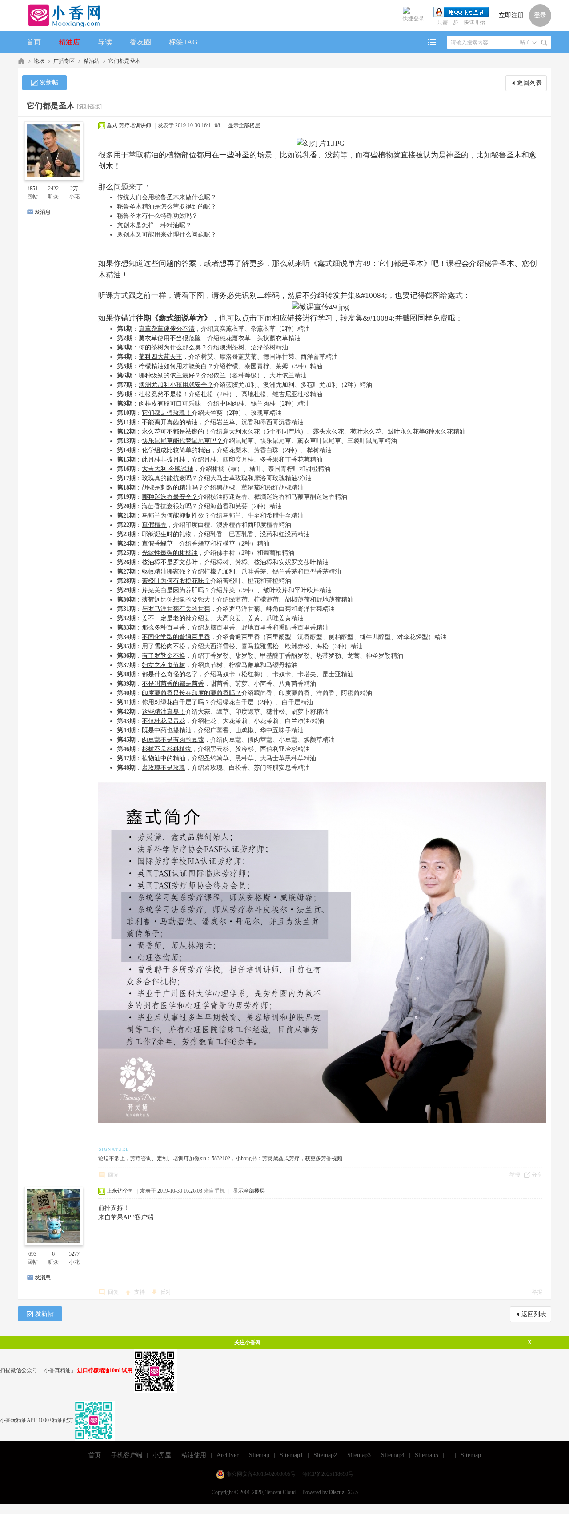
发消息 (43, 212)
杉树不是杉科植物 (167, 749)
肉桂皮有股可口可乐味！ (173, 403)
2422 (53, 188)
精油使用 (193, 1455)
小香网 (21, 61)
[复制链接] (89, 107)
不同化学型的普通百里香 (176, 637)
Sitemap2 (325, 1455)
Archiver (227, 1455)
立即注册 (511, 15)
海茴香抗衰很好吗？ (170, 506)
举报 (514, 1175)
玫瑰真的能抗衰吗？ (170, 478)
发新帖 (49, 82)
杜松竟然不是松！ (163, 394)
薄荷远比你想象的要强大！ (179, 599)
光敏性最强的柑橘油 (170, 553)
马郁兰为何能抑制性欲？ (176, 515)
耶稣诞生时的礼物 (167, 534)
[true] (544, 42)
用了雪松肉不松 (163, 646)
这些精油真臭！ (163, 711)
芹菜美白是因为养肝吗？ (176, 590)
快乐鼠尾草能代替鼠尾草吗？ (182, 441)
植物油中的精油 (163, 758)
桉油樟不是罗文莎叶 (170, 562)
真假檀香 (154, 525)
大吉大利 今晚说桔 (167, 469)
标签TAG (183, 42)
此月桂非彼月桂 (163, 459)
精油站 (92, 61)
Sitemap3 (359, 1455)
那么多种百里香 (163, 627)
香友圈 (140, 42)
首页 (34, 42)
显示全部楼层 (244, 125)
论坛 (39, 61)
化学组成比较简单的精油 (176, 450)
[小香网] (60, 15)
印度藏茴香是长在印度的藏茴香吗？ (191, 693)
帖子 (525, 42)
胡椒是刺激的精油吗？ (173, 487)
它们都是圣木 (124, 61)
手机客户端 (126, 1455)
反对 (165, 1292)
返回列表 (529, 83)
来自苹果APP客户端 (125, 1217)
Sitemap (259, 1455)
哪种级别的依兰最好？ (170, 375)
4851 (32, 188)
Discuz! (337, 1492)
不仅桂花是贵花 (163, 721)
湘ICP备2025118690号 (327, 1474)
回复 (113, 1175)
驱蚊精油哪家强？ (167, 571)
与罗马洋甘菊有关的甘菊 (176, 609)
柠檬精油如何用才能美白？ (176, 366)
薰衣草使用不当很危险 (170, 338)
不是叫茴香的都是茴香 (173, 683)
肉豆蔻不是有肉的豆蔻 (173, 739)
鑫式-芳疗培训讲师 (129, 125)
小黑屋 (161, 1455)
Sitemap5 (426, 1455)
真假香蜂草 (157, 543)
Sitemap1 (291, 1455)
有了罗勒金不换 (163, 655)
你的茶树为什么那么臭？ (173, 347)
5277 (74, 1254)
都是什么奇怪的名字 (170, 674)
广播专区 (64, 61)
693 (32, 1254)
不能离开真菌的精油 (170, 422)
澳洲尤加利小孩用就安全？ (176, 385)
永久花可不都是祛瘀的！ (176, 431)
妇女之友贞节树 (163, 665)
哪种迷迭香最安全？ (170, 497)
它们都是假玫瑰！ (167, 413)
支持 (140, 1292)
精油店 (69, 42)
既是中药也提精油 (167, 730)
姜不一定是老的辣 (167, 618)
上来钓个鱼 (120, 1191)
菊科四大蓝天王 (160, 356)
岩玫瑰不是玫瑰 (163, 767)
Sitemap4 (393, 1455)
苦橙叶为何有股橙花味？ (176, 581)
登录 (540, 15)
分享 (537, 1175)
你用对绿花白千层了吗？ (176, 702)
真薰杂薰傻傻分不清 (167, 328)
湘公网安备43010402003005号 (261, 1474)
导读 (105, 42)
